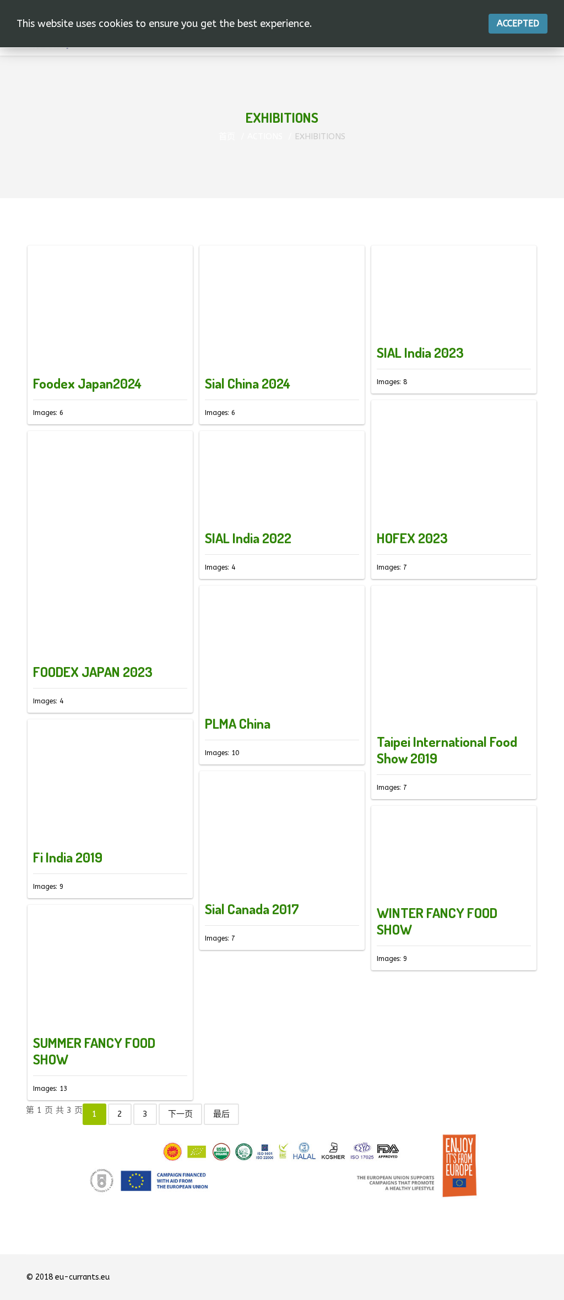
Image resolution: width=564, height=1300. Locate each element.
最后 (221, 1114)
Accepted (518, 23)
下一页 (180, 1114)
